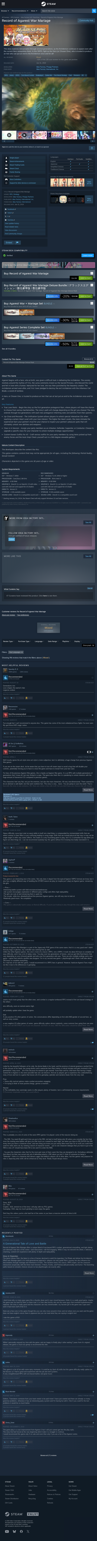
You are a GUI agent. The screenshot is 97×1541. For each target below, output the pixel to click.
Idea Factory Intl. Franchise (30, 17)
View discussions (11, 230)
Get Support (73, 1494)
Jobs (30, 1490)
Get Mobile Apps (75, 1490)
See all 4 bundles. (9, 349)
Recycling (32, 1499)
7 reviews (21, 985)
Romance (77, 75)
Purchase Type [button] (23, 641)
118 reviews (12, 1052)
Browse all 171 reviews (48, 1455)
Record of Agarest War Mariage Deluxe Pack (60, 291)
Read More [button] (88, 790)
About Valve (32, 1486)
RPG (6, 75)
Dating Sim (48, 75)
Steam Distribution (12, 1499)
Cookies (50, 1499)
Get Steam (73, 1486)
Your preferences (23, 615)
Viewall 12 (89, 199)
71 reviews (22, 933)
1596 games (12, 709)
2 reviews (11, 862)
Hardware (31, 1494)
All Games (5, 17)
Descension (13, 707)
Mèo (10, 1186)
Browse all (88, 359)
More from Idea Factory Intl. (26, 518)
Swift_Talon (13, 817)
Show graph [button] (87, 645)
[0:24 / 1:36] (48, 103)
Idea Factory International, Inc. (47, 69)
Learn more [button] (87, 255)
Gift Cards (9, 1503)
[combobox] (66, 11)
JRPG (17, 75)
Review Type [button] (8, 641)
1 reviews (11, 819)
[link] (69, 296)
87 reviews (21, 1188)
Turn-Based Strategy (60, 75)
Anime (12, 75)
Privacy (50, 1486)
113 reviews (22, 746)
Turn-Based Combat (27, 75)
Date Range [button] (52, 641)
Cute (70, 75)
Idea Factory (40, 67)
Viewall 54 (89, 182)
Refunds (50, 1503)
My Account (73, 1499)
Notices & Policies (54, 1494)
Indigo (11, 931)
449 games (11, 1188)
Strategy (16, 194)
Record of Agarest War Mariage (30, 291)
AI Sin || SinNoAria (15, 744)
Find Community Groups (13, 234)
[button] (5, 11)
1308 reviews (24, 672)
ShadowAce (13, 1118)
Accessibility (51, 1490)
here (45, 596)
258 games (11, 985)
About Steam (10, 1486)
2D (82, 75)
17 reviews (22, 709)
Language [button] (38, 641)
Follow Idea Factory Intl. (24, 533)
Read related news (11, 227)
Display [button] (77, 641)
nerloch (11, 1050)
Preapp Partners (52, 67)
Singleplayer (39, 75)
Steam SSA (9, 1490)
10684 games (12, 672)
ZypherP (11, 860)
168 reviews (12, 1121)
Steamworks (9, 1494)
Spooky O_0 (13, 669)
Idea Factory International (22, 202)
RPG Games (15, 17)
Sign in (4, 147)
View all (90, 588)
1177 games (12, 933)
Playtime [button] (65, 641)
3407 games (12, 746)
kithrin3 (11, 983)
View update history (12, 223)
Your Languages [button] (15, 652)
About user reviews (8, 615)
